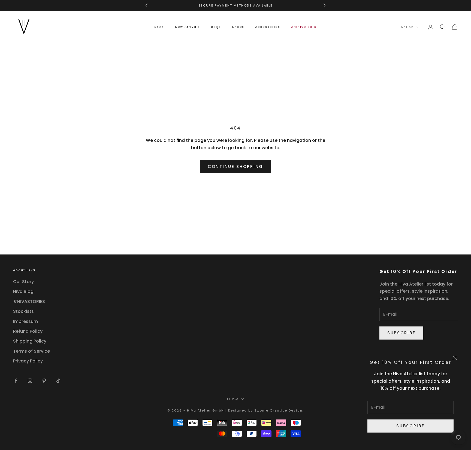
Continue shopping (235, 166)
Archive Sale (304, 27)
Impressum (25, 321)
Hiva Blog (23, 291)
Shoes (238, 27)
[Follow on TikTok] (58, 380)
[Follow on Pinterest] (44, 380)
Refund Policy (28, 331)
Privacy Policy (28, 361)
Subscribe (410, 426)
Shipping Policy (29, 341)
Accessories (267, 27)
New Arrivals (187, 27)
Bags (216, 27)
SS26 (159, 27)
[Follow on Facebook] (16, 380)
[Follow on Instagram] (30, 380)
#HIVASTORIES (29, 301)
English (406, 27)
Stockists (23, 311)
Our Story (23, 281)
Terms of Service (31, 351)
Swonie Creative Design (278, 410)
